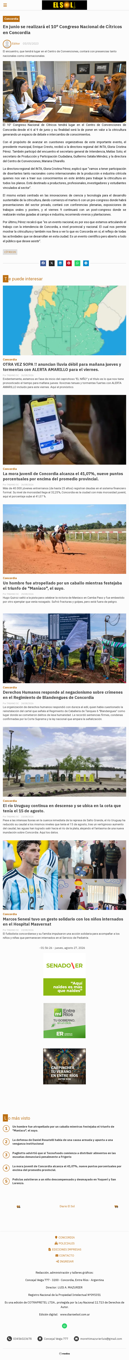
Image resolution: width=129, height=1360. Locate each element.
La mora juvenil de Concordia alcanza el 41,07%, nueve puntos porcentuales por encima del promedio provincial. (63, 476)
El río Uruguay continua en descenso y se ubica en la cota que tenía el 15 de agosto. (62, 808)
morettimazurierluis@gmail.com (101, 1339)
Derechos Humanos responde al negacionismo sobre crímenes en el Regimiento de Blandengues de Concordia (63, 695)
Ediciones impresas (66, 1249)
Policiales (66, 1243)
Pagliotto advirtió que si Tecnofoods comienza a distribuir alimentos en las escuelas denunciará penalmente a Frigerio (64, 1155)
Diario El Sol (67, 1206)
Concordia (11, 19)
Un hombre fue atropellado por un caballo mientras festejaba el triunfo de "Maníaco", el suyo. (62, 585)
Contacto (66, 1255)
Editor (16, 43)
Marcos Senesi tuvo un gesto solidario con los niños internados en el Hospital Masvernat (63, 921)
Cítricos (10, 252)
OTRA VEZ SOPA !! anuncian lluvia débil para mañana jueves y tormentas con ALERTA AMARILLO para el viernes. (62, 367)
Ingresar (66, 1261)
